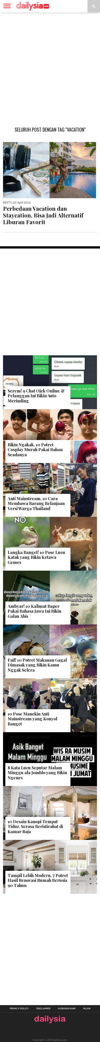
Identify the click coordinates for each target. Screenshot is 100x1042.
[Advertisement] (50, 67)
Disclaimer (43, 1008)
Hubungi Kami (67, 1008)
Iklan (86, 1008)
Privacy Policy (19, 1008)
